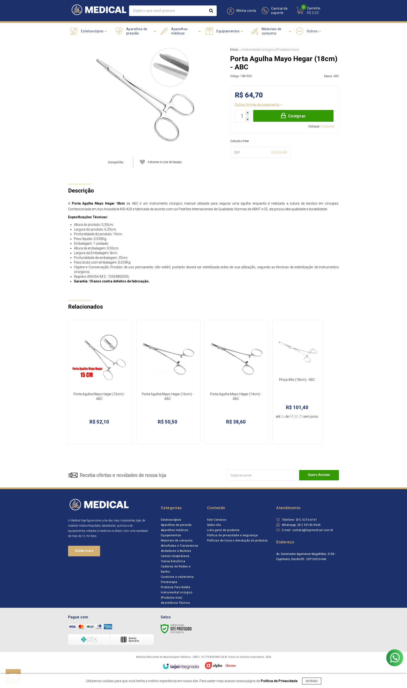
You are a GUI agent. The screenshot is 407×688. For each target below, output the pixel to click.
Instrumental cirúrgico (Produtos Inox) (270, 49)
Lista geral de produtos (223, 530)
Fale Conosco (216, 519)
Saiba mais (84, 551)
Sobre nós (214, 525)
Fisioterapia (169, 582)
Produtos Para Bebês (176, 587)
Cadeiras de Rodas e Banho (176, 569)
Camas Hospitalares (175, 556)
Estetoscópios (171, 519)
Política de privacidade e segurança (232, 535)
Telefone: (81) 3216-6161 (299, 519)
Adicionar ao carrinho (107, 435)
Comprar (297, 115)
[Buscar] (211, 10)
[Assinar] (319, 475)
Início (234, 49)
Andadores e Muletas (176, 551)
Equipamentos (171, 535)
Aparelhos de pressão (176, 525)
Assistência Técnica (175, 602)
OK (279, 152)
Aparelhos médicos (174, 530)
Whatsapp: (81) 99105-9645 (301, 525)
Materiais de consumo (177, 540)
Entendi (312, 681)
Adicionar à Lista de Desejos (165, 162)
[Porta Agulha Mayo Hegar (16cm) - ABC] (168, 382)
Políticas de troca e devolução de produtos (237, 540)
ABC (336, 76)
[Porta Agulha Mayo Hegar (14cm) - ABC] (236, 382)
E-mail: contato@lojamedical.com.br (307, 530)
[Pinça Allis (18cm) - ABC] (297, 382)
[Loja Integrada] (181, 666)
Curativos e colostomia (177, 577)
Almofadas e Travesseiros (179, 545)
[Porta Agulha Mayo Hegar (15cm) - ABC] (100, 382)
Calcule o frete (239, 141)
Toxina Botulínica (173, 561)
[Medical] (98, 10)
